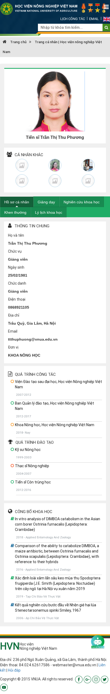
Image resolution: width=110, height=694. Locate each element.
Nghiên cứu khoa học (82, 202)
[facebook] (79, 679)
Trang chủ (17, 42)
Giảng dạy (46, 202)
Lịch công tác (72, 19)
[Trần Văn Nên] (88, 180)
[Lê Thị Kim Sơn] (22, 165)
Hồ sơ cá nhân (16, 202)
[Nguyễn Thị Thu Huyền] (88, 165)
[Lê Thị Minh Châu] (55, 165)
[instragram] (96, 679)
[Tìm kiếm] (106, 27)
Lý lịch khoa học (48, 212)
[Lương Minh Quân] (22, 180)
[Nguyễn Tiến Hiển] (55, 180)
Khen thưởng (15, 212)
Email (94, 19)
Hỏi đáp (14, 670)
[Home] (55, 8)
